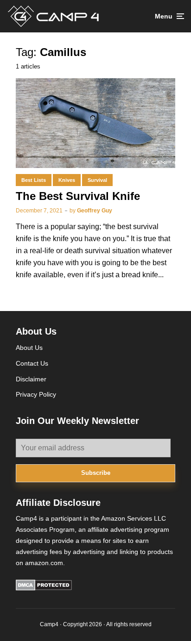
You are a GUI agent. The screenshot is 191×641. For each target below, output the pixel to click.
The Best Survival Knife (78, 196)
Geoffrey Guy (94, 210)
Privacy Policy (36, 394)
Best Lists (33, 180)
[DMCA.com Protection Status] (44, 588)
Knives (66, 180)
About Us (29, 347)
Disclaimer (31, 379)
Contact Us (32, 363)
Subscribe (95, 472)
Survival (97, 180)
